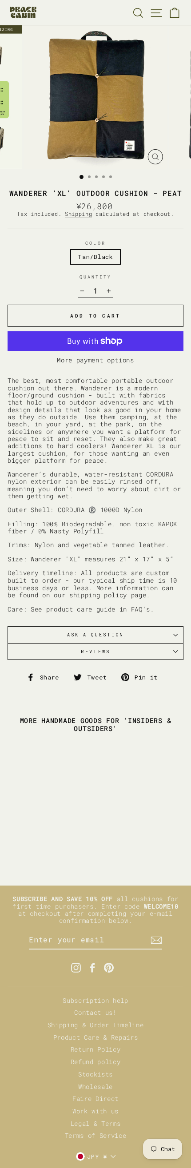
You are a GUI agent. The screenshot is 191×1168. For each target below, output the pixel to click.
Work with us (95, 1111)
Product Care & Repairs (95, 1037)
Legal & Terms (96, 1124)
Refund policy (96, 1062)
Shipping (78, 214)
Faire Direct (95, 1099)
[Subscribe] (156, 940)
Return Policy (96, 1049)
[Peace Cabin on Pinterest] (109, 968)
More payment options (95, 360)
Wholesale (95, 1087)
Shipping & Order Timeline (96, 1025)
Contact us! (95, 1013)
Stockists (95, 1074)
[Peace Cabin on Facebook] (92, 968)
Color (95, 243)
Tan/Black (95, 257)
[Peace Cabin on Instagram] (76, 968)
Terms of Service (96, 1136)
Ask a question (95, 635)
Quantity (95, 276)
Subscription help (95, 1001)
